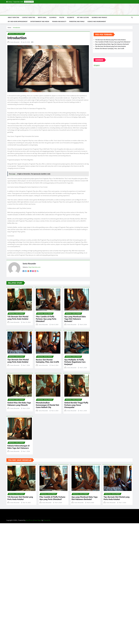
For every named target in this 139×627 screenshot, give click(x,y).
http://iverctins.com (34, 267)
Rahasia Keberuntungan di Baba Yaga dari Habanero (18, 446)
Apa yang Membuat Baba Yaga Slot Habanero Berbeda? (75, 318)
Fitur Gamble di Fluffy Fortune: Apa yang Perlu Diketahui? (46, 318)
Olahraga (52, 17)
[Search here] (132, 17)
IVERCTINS (15, 8)
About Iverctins (13, 17)
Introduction (16, 27)
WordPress (29, 520)
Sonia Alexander (15, 42)
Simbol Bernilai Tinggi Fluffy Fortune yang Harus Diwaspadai (76, 404)
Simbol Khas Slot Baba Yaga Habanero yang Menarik (19, 403)
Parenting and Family (77, 21)
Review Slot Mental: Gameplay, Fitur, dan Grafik (47, 360)
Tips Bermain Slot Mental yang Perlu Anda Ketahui (18, 360)
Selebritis (70, 17)
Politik (61, 17)
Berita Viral (42, 17)
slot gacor (97, 65)
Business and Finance (99, 17)
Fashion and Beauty (59, 21)
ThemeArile (46, 520)
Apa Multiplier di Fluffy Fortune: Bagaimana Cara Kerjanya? (74, 361)
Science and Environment (97, 21)
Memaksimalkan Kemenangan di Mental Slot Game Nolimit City (47, 404)
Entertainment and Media (39, 21)
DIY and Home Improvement (18, 21)
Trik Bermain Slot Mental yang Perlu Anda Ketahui (17, 317)
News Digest (37, 520)
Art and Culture (83, 17)
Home (9, 27)
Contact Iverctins (28, 17)
